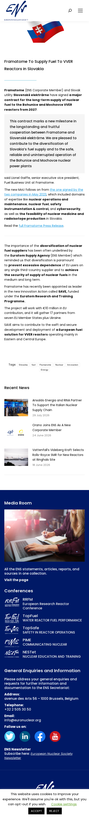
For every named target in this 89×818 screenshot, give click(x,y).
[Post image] (16, 407)
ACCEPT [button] (36, 811)
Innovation (72, 365)
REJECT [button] (54, 811)
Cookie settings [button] (64, 804)
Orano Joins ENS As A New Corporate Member (51, 427)
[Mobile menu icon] (80, 10)
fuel (34, 365)
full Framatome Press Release (41, 226)
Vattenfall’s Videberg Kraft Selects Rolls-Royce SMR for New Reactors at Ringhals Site (58, 455)
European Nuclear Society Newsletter (38, 755)
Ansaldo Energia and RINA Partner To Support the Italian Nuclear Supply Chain (57, 405)
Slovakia (23, 365)
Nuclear (59, 365)
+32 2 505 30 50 (17, 709)
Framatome (45, 365)
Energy (44, 370)
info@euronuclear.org (22, 720)
